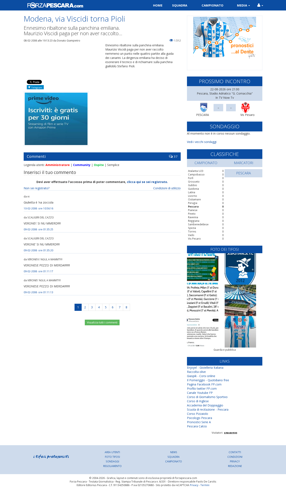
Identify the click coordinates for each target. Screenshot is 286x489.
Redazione (235, 466)
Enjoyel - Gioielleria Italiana (205, 368)
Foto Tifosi (112, 456)
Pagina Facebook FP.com (204, 384)
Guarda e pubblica (225, 350)
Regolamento (112, 466)
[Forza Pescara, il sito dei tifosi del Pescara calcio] (82, 5)
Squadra (179, 5)
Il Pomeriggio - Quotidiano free (208, 380)
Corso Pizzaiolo (197, 414)
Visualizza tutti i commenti (102, 322)
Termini (204, 485)
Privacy (235, 461)
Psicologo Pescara (199, 418)
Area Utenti (112, 452)
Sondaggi (112, 461)
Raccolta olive (196, 372)
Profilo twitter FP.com (202, 388)
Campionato (212, 5)
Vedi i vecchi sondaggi (201, 142)
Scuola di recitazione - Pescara (207, 409)
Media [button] (242, 5)
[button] (260, 5)
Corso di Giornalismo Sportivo (207, 397)
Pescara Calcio (197, 426)
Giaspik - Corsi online (201, 376)
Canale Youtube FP (200, 393)
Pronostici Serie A (199, 422)
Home (157, 5)
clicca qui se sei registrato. (147, 182)
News (173, 452)
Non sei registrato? (36, 188)
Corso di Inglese (198, 401)
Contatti (235, 452)
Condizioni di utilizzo (167, 188)
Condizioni (234, 456)
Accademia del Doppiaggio (205, 405)
